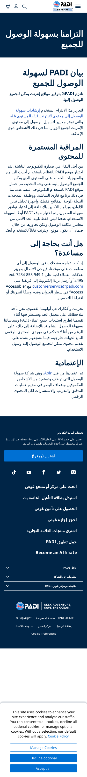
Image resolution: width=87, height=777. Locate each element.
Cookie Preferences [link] (43, 633)
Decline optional (43, 758)
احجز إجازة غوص (62, 519)
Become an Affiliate (56, 552)
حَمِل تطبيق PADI (61, 541)
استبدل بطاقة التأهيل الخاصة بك (50, 497)
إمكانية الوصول (64, 626)
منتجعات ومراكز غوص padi (60, 586)
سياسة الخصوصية (45, 618)
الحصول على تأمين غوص (56, 508)
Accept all (43, 768)
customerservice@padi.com (57, 286)
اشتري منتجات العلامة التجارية (52, 530)
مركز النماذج (44, 626)
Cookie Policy (58, 736)
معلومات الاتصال (24, 626)
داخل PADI (69, 567)
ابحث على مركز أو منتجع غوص (51, 486)
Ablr (48, 373)
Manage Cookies (43, 747)
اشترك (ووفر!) (43, 456)
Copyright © (23, 618)
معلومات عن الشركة (65, 576)
